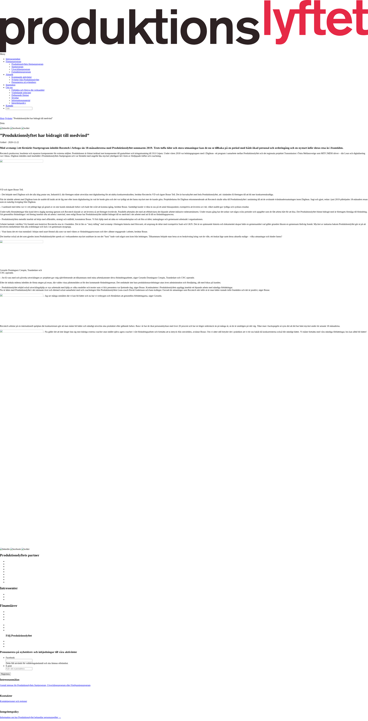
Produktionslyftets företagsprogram (27, 64)
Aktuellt (9, 74)
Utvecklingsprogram (21, 69)
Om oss (9, 87)
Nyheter (8, 118)
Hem (2, 118)
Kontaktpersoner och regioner (13, 701)
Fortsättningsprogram (21, 72)
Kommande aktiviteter (22, 77)
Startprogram (17, 66)
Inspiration (10, 85)
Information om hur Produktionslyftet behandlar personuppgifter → (30, 717)
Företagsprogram (13, 61)
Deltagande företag (20, 95)
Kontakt (9, 105)
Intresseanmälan (13, 59)
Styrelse (15, 98)
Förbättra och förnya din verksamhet (28, 90)
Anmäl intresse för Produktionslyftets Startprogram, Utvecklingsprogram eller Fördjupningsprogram (45, 685)
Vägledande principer (21, 92)
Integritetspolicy (19, 103)
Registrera (5, 674)
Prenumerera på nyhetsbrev (24, 82)
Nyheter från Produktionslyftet (25, 79)
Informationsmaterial (21, 100)
